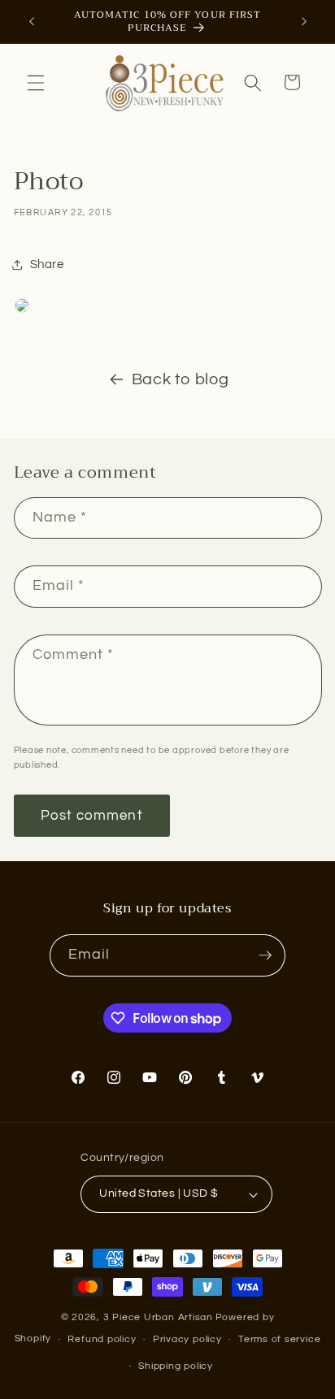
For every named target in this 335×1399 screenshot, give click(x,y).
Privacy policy (187, 1339)
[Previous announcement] (32, 22)
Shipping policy (175, 1366)
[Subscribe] (265, 955)
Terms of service (279, 1339)
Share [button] (47, 264)
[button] (35, 82)
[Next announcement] (304, 22)
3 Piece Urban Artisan (158, 1317)
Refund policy (101, 1339)
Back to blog (180, 379)
